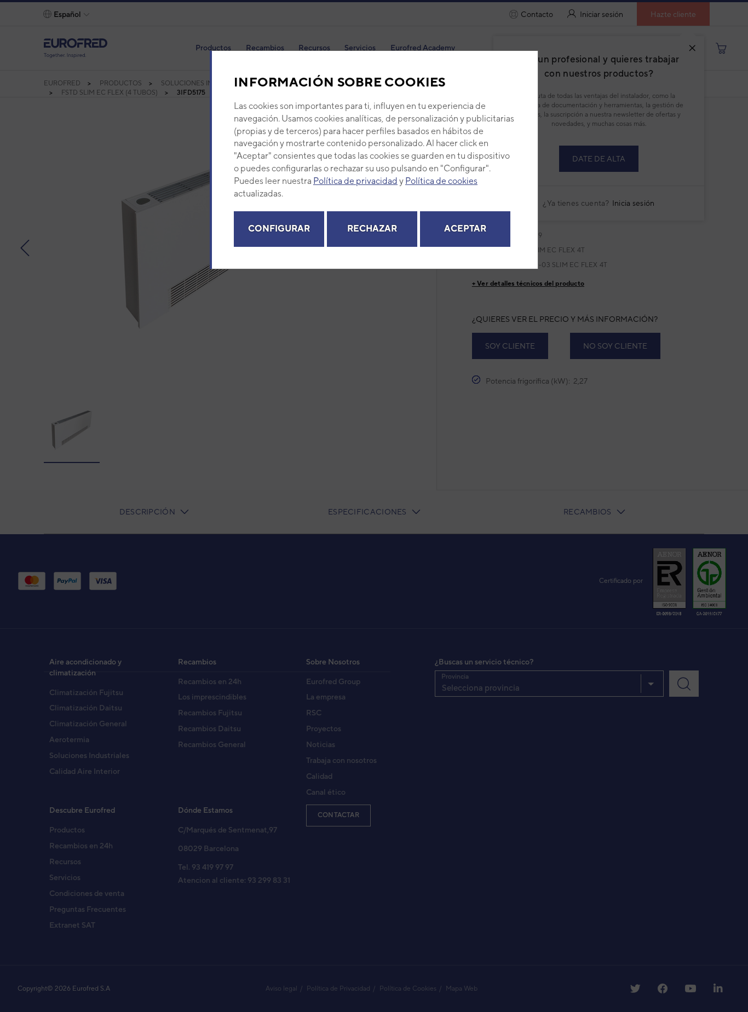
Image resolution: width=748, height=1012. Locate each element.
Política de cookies (441, 181)
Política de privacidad (355, 181)
